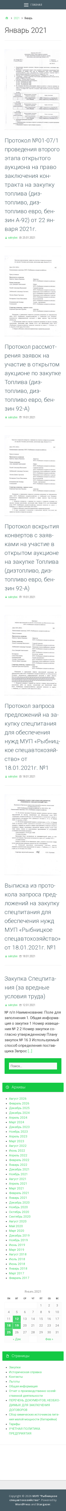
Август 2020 (18, 1221)
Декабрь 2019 (19, 1235)
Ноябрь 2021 (18, 1174)
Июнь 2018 (17, 1264)
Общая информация (23, 1386)
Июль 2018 (17, 1259)
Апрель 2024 (18, 1117)
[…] (30, 1051)
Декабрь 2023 (19, 1127)
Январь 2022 (18, 1165)
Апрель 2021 (18, 1183)
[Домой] (7, 18)
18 (9, 1325)
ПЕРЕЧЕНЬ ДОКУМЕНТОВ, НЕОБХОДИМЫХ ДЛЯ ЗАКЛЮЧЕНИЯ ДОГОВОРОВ (34, 1404)
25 (9, 1332)
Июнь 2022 (17, 1150)
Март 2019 (16, 1250)
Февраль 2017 (19, 1278)
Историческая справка (25, 1372)
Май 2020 (16, 1226)
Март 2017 (16, 1273)
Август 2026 (18, 1098)
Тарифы (14, 1424)
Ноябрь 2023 (18, 1131)
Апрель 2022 (18, 1155)
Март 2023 (16, 1141)
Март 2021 (16, 1188)
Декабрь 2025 (19, 1108)
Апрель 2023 (18, 1136)
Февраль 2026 (19, 1103)
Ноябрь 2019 (18, 1240)
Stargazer (43, 1504)
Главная (36, 4)
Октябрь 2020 (19, 1212)
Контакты (16, 1376)
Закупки (15, 1367)
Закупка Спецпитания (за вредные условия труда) (30, 987)
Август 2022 (18, 1146)
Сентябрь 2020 (20, 1216)
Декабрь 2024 (19, 1113)
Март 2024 (16, 1122)
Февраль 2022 (19, 1160)
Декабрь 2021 (19, 1169)
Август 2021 (18, 1179)
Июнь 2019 (17, 1245)
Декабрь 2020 (19, 1202)
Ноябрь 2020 (18, 1207)
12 (17, 1319)
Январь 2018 (18, 1268)
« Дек (17, 1339)
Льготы (14, 1381)
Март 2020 (16, 1231)
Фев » (49, 1339)
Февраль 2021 (19, 1193)
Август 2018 (18, 1254)
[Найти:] (33, 1066)
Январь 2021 (18, 1198)
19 (17, 1325)
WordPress (22, 1504)
